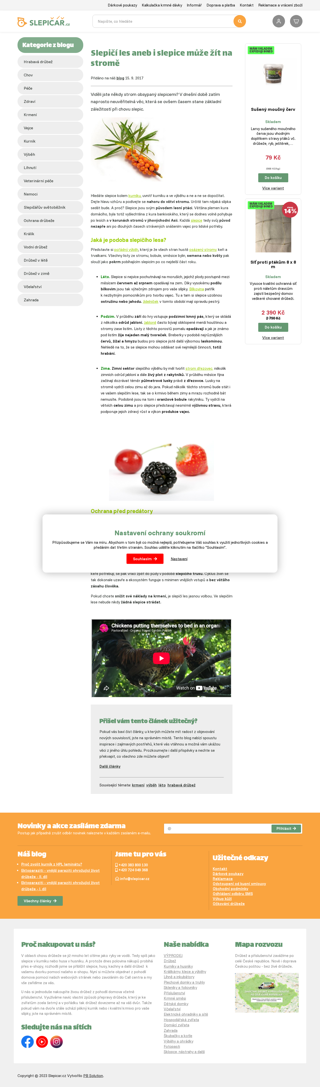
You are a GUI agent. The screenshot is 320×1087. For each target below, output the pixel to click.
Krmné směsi (175, 998)
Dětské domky (176, 1003)
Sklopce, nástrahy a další (184, 1051)
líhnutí (30, 167)
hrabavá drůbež (182, 785)
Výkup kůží (222, 898)
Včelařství (172, 1009)
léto (162, 785)
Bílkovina (196, 289)
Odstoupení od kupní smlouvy (239, 883)
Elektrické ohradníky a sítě (186, 1014)
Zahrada (31, 299)
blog (120, 78)
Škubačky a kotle (178, 1035)
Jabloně (150, 322)
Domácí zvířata (176, 1025)
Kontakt (247, 5)
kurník (30, 141)
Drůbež (170, 960)
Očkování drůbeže (229, 903)
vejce (28, 127)
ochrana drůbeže (39, 220)
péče (28, 88)
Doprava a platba (220, 5)
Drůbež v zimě (37, 273)
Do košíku (273, 177)
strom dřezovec (199, 368)
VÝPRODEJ (173, 955)
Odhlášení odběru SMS (233, 893)
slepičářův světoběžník (45, 207)
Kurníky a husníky (178, 966)
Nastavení (179, 558)
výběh (29, 154)
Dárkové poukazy (122, 5)
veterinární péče (38, 180)
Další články (110, 766)
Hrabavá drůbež (38, 61)
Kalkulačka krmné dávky (162, 5)
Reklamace (223, 878)
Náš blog (32, 855)
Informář (194, 5)
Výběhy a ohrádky (178, 1041)
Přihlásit (284, 828)
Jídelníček (150, 301)
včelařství (33, 286)
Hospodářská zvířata (181, 1019)
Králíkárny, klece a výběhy (185, 971)
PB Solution (93, 1075)
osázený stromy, (203, 249)
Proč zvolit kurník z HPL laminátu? (51, 864)
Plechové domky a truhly (184, 982)
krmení (30, 114)
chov (28, 74)
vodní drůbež (35, 246)
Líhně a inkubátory (179, 976)
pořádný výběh (126, 249)
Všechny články (37, 901)
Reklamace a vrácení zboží (280, 5)
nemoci (31, 193)
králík (29, 233)
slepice (196, 220)
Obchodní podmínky (230, 888)
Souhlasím (142, 558)
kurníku (134, 195)
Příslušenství (174, 993)
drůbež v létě (36, 260)
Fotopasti (172, 1046)
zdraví (29, 101)
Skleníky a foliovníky (180, 987)
